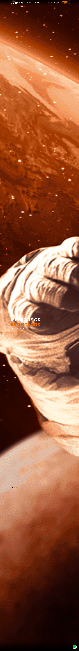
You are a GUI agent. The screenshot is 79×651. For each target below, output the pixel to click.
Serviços (37, 2)
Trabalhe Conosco (55, 2)
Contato (65, 2)
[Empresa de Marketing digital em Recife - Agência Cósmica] (17, 3)
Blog (48, 2)
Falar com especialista (17, 332)
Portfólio (43, 2)
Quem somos (30, 2)
